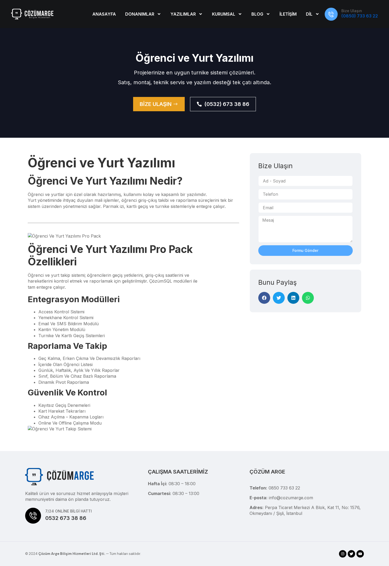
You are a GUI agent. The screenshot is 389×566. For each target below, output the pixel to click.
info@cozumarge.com (291, 497)
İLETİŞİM (288, 14)
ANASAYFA (104, 14)
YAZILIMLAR (183, 14)
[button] (264, 298)
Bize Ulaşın (351, 10)
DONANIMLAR (139, 14)
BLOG (257, 14)
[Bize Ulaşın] (331, 14)
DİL (309, 14)
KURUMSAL (223, 14)
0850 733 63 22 (284, 488)
